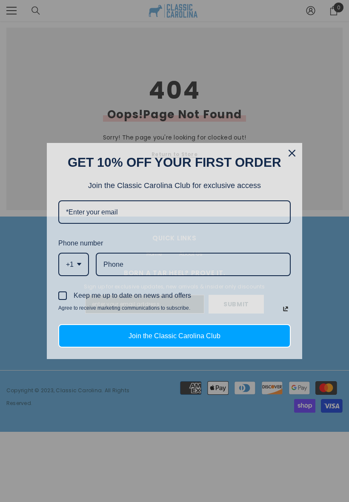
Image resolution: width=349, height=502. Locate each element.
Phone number (80, 243)
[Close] (292, 153)
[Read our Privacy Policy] (285, 309)
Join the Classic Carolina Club (174, 335)
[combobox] (73, 264)
